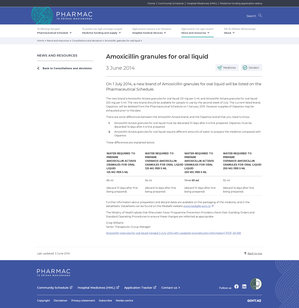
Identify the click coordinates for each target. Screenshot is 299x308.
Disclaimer (60, 300)
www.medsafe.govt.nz (197, 206)
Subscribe (105, 300)
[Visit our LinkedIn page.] (244, 286)
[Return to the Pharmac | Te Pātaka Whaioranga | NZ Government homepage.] (61, 15)
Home (151, 3)
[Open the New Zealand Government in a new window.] (254, 300)
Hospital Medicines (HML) (202, 3)
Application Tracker (138, 287)
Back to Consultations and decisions (67, 68)
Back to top (255, 253)
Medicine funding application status (241, 3)
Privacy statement (83, 300)
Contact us (169, 287)
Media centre (124, 300)
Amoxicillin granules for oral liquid (173, 233)
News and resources (57, 55)
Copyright (43, 300)
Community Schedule (171, 3)
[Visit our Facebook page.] (236, 286)
